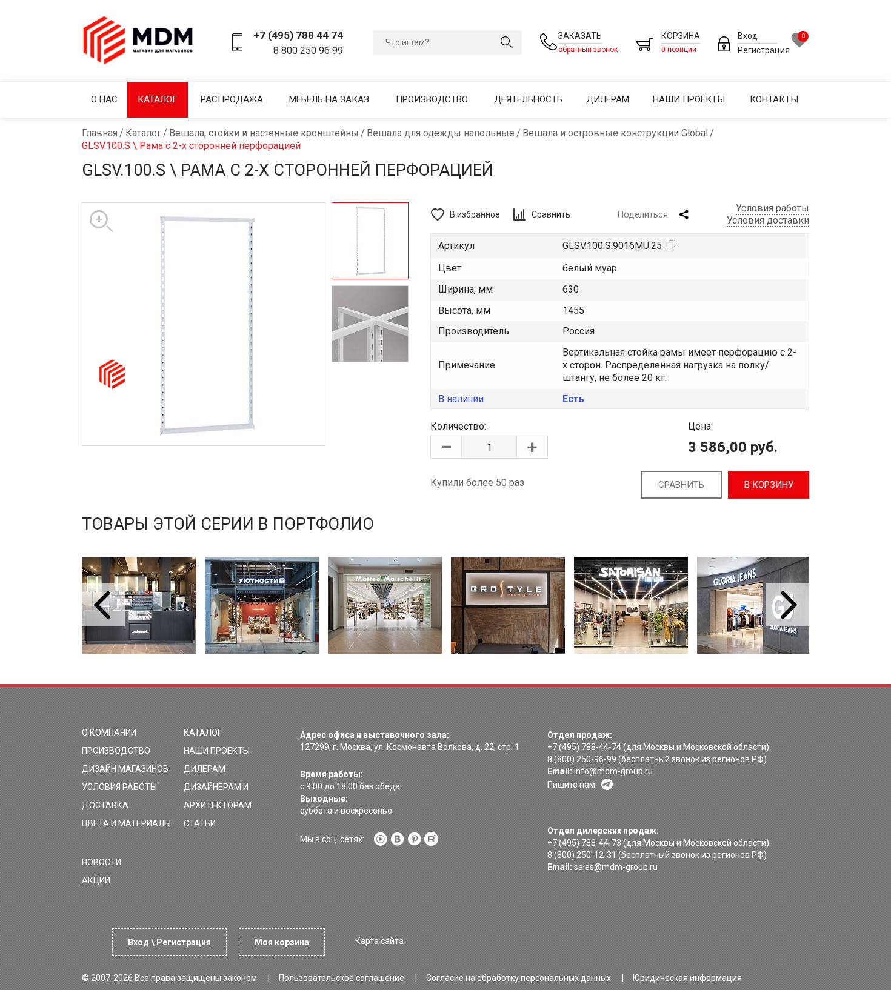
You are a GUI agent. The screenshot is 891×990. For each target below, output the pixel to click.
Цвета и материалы (126, 823)
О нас (104, 99)
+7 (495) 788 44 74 (298, 35)
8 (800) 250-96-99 (581, 759)
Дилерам (607, 99)
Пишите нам (571, 784)
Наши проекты (689, 99)
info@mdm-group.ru (613, 771)
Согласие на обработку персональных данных (518, 978)
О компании (109, 732)
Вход (748, 36)
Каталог (158, 99)
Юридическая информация (687, 978)
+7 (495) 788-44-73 (584, 843)
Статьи (200, 823)
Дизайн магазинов (125, 769)
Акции (96, 880)
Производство (432, 99)
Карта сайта (379, 941)
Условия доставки (768, 220)
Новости (101, 862)
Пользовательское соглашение (341, 978)
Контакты (774, 99)
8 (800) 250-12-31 (581, 855)
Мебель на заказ (329, 99)
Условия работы (772, 208)
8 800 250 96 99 (308, 50)
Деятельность (528, 99)
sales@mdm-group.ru (616, 867)
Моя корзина (282, 942)
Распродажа (232, 99)
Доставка (105, 805)
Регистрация (764, 50)
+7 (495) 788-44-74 (584, 747)
